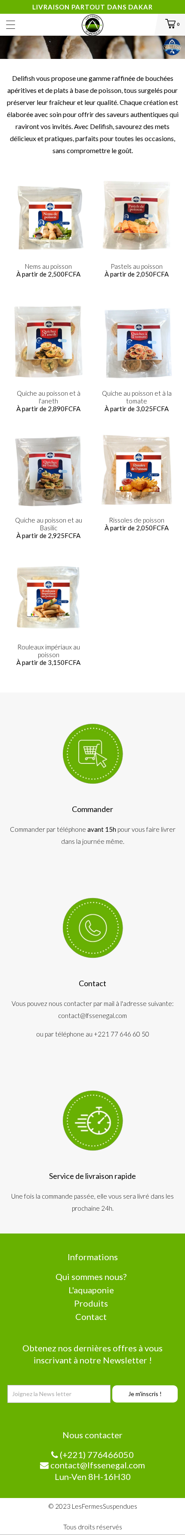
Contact (91, 1316)
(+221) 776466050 (96, 1454)
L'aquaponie (91, 1290)
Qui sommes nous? (91, 1276)
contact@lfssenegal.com (97, 1465)
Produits (91, 1303)
